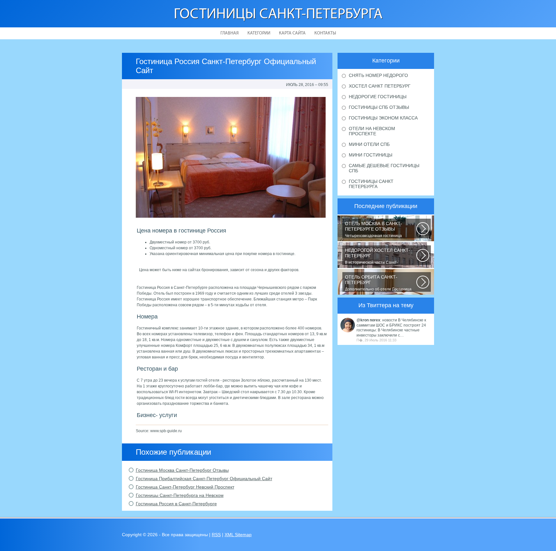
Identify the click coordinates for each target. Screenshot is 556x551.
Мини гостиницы (370, 154)
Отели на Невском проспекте (372, 131)
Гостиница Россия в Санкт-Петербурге (176, 503)
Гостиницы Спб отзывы (379, 107)
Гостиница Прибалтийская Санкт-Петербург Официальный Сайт (204, 478)
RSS (216, 534)
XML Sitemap (238, 534)
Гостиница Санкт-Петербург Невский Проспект (185, 486)
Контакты (325, 33)
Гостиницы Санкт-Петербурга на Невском (180, 495)
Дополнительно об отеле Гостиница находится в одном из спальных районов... (378, 283)
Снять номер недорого (378, 75)
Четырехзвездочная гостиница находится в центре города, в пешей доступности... (378, 229)
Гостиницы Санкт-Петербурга (278, 14)
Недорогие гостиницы (377, 96)
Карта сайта (292, 33)
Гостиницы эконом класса (383, 117)
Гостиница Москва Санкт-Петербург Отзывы (182, 470)
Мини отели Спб (369, 144)
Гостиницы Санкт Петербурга (371, 184)
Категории (258, 33)
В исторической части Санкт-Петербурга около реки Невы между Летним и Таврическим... (378, 256)
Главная (229, 33)
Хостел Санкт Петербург (380, 86)
